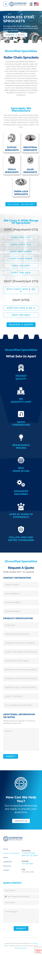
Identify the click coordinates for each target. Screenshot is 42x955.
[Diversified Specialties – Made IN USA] (36, 3)
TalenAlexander (22, 948)
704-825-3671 (27, 864)
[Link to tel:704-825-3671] (6, 4)
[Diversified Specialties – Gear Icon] (13, 837)
